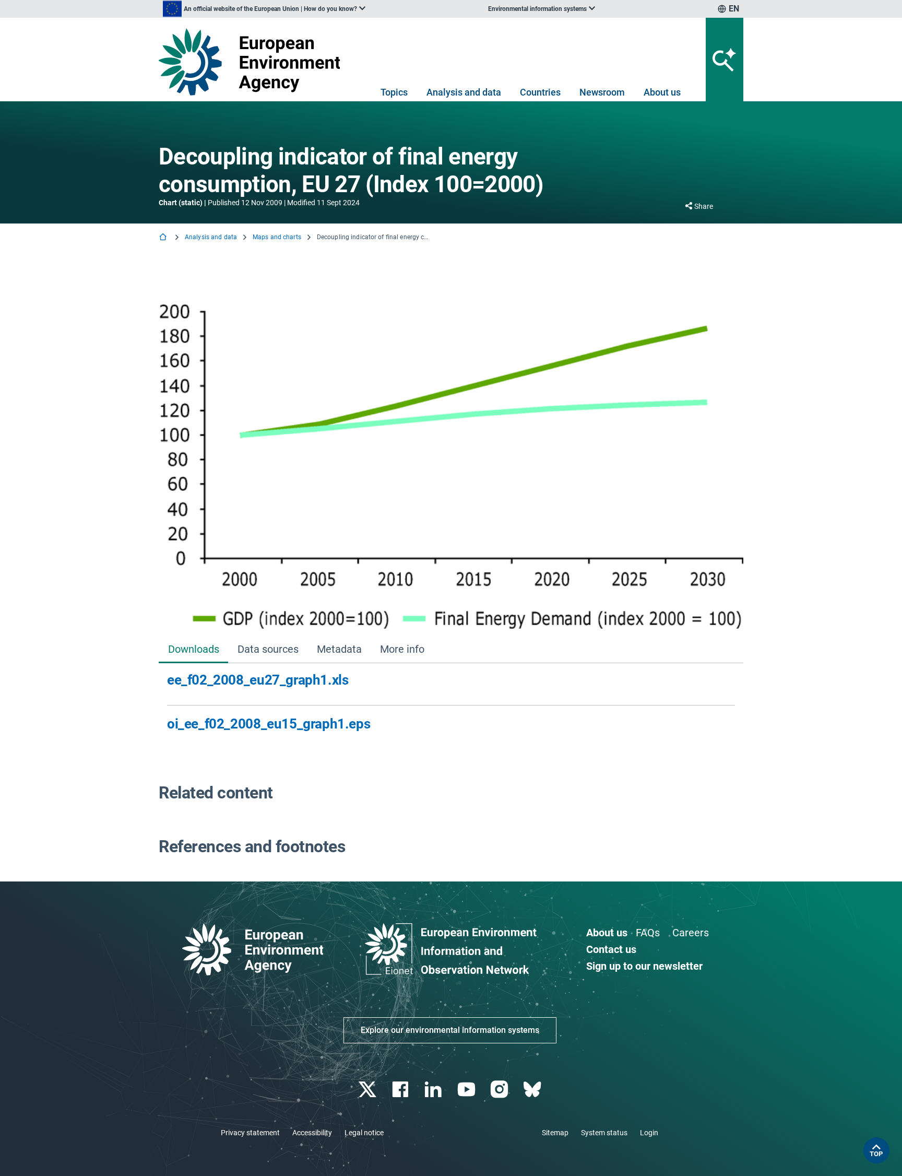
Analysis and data (463, 92)
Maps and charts (277, 237)
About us (662, 92)
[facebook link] (401, 1089)
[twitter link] (368, 1089)
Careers (690, 932)
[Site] (253, 62)
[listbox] (264, 9)
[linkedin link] (434, 1089)
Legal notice (364, 1132)
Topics (394, 92)
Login (649, 1132)
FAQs (648, 932)
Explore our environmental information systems (450, 1030)
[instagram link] (500, 1089)
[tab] (193, 650)
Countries (540, 92)
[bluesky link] (533, 1089)
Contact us (611, 949)
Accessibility (312, 1132)
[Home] (164, 237)
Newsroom (602, 92)
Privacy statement (250, 1132)
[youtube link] (467, 1089)
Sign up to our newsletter (644, 966)
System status (604, 1132)
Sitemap (555, 1132)
